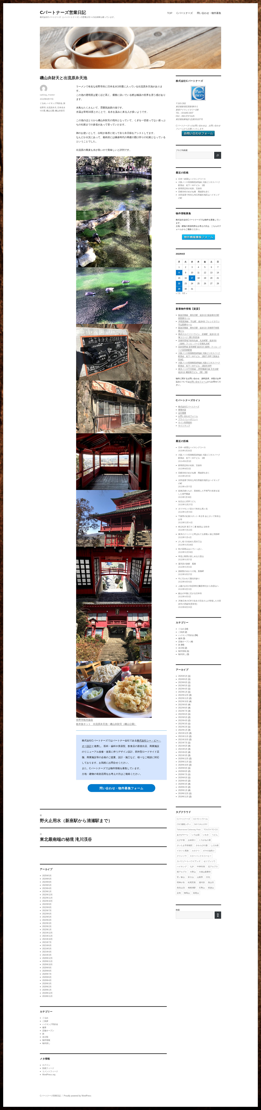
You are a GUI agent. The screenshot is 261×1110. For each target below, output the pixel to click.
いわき (206, 835)
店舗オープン (48, 1030)
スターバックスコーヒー (200, 856)
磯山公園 (50, 110)
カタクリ (196, 850)
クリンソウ (182, 856)
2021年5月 (47, 948)
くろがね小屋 (205, 840)
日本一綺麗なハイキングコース (192, 179)
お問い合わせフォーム (188, 416)
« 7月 (178, 293)
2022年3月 (47, 923)
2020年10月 (47, 964)
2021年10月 (47, 939)
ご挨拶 (45, 1021)
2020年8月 (47, 971)
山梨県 (200, 877)
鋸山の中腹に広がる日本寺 (190, 593)
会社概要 (182, 413)
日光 (208, 877)
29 (179, 289)
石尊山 (202, 887)
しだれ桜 (215, 845)
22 (179, 283)
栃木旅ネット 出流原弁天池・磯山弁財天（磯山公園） (106, 724)
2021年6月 (47, 945)
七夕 (192, 866)
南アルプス (182, 872)
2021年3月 (47, 955)
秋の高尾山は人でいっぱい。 (191, 549)
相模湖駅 (192, 887)
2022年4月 (47, 920)
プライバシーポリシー (188, 419)
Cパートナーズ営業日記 (63, 12)
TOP (169, 13)
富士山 (191, 877)
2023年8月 (47, 882)
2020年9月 (47, 967)
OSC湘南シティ (184, 824)
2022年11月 (47, 898)
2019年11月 (47, 996)
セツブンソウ (209, 861)
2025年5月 (47, 875)
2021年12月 (47, 933)
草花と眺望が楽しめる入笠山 (191, 556)
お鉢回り (192, 840)
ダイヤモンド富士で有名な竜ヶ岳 (193, 509)
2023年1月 (47, 891)
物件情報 (46, 1040)
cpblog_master (47, 95)
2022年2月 (47, 926)
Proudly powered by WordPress (77, 1096)
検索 (178, 910)
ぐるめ (43, 103)
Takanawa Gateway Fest (189, 829)
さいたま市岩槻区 (185, 845)
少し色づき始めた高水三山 (190, 541)
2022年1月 (47, 929)
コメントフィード (50, 1071)
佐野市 (43, 107)
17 (192, 278)
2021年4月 (47, 952)
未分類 (45, 1037)
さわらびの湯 (202, 845)
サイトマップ (184, 426)
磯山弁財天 (60, 110)
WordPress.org (48, 1074)
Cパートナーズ (184, 13)
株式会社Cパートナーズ (188, 407)
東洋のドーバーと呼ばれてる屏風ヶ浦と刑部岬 (198, 534)
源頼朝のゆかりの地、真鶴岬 (191, 571)
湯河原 (202, 882)
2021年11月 (47, 936)
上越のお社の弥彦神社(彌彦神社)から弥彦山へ (198, 586)
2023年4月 (47, 888)
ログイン (46, 1065)
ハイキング (182, 866)
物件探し (46, 1043)
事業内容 (182, 410)
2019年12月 (47, 993)
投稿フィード (48, 1068)
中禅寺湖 (201, 866)
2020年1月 (47, 990)
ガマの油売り (209, 850)
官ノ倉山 (181, 877)
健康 (44, 1027)
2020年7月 (47, 974)
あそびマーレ (183, 835)
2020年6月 (47, 977)
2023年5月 (47, 885)
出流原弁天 (51, 107)
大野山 (193, 872)
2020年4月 (47, 980)
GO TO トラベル (200, 819)
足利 (179, 893)
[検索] (217, 155)
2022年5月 (47, 917)
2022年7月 (47, 910)
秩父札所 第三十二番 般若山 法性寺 (193, 527)
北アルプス (213, 866)
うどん (215, 835)
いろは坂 (196, 835)
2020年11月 (47, 961)
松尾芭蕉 (192, 882)
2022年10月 (47, 901)
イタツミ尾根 (183, 850)
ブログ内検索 (182, 150)
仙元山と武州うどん (187, 501)
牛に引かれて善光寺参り (189, 578)
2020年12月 (47, 958)
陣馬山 (187, 893)
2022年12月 (47, 894)
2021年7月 (47, 942)
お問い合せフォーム (198, 382)
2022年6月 (47, 914)
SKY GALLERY (200, 824)
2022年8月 (47, 907)
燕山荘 (211, 882)
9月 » (184, 293)
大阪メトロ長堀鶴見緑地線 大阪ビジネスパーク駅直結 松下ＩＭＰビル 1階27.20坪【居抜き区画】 (199, 356)
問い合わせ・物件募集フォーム (121, 788)
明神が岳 (181, 882)
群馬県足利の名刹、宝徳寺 (190, 188)
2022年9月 (47, 904)
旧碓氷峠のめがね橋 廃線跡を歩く (194, 192)
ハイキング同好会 (54, 103)
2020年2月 (47, 987)
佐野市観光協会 (84, 720)
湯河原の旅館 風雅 (187, 564)
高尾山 (196, 893)
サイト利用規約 (185, 422)
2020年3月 (47, 983)
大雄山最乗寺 (205, 872)
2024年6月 (47, 879)
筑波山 (211, 887)
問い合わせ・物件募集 (209, 13)
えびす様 (181, 840)
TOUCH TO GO (211, 829)
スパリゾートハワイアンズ (188, 861)
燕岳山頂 (181, 887)
